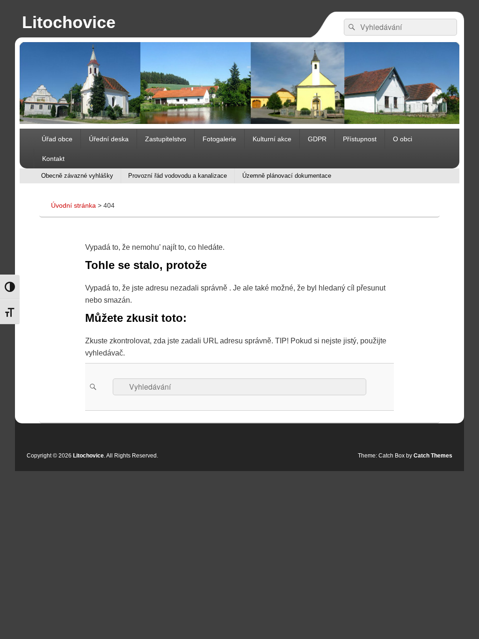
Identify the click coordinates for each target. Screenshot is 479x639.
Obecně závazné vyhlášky (77, 175)
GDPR (317, 139)
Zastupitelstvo (165, 139)
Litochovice (69, 22)
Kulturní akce (272, 139)
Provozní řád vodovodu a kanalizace (177, 175)
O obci (402, 139)
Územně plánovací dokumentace (286, 175)
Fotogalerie (219, 139)
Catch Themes (433, 455)
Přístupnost (360, 139)
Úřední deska (109, 139)
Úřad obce (57, 139)
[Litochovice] (239, 121)
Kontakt (53, 158)
